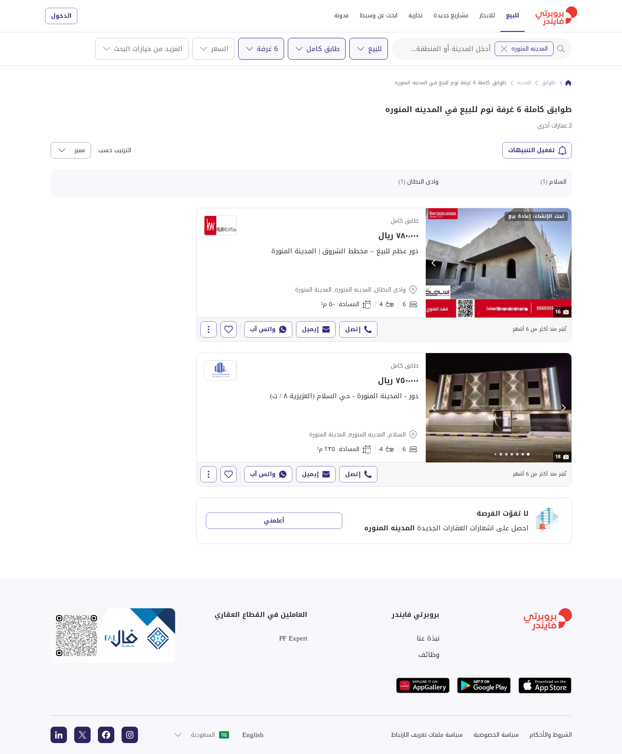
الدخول (61, 15)
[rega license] (113, 635)
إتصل (353, 329)
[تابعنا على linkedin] (59, 735)
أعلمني (274, 520)
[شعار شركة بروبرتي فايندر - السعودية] (556, 16)
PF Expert (293, 638)
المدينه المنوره (529, 48)
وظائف (428, 654)
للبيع (512, 15)
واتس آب (262, 329)
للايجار (487, 15)
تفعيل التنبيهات (531, 150)
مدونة (341, 15)
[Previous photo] (434, 263)
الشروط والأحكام (551, 734)
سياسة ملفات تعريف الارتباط (427, 734)
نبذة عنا (428, 638)
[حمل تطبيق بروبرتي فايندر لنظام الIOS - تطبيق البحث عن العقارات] (545, 685)
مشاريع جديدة (451, 15)
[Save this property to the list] (228, 329)
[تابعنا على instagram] (130, 735)
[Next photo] (563, 263)
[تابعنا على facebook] (106, 735)
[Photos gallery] (498, 263)
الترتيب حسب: (114, 150)
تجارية (415, 15)
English (253, 734)
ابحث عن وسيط (379, 15)
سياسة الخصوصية (496, 734)
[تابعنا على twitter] (82, 735)
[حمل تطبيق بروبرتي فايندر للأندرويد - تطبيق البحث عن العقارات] (484, 685)
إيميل (310, 329)
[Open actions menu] (208, 329)
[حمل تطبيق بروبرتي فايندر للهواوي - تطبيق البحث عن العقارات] (423, 685)
